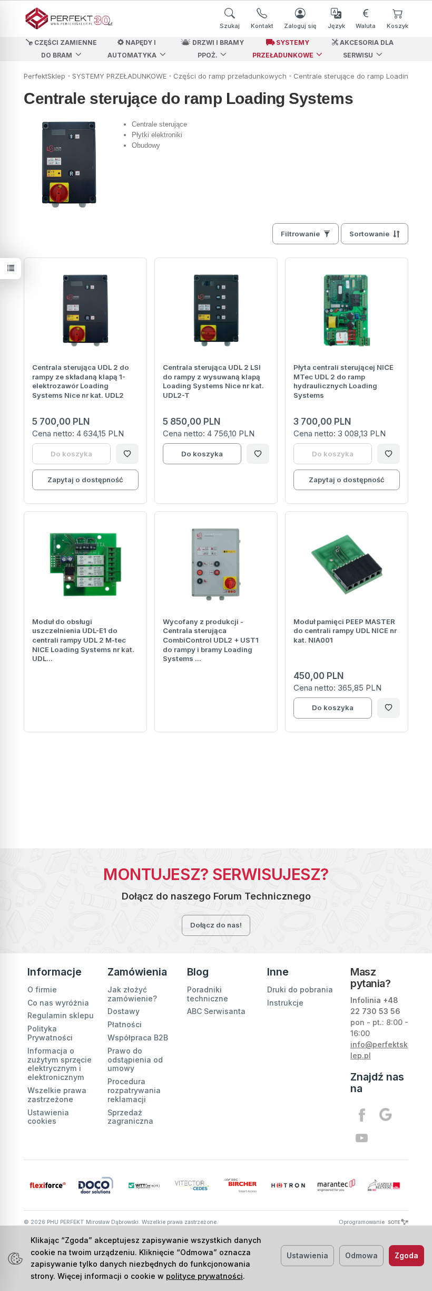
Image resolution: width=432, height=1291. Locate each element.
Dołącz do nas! (216, 925)
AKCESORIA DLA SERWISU (366, 49)
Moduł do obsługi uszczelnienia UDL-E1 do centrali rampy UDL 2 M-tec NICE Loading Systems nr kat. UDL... (83, 640)
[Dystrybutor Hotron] (288, 1185)
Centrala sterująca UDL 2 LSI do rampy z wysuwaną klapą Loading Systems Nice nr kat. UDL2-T (213, 381)
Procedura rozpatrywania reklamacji (134, 1090)
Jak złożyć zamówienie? (132, 994)
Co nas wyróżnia (58, 1002)
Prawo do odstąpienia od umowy (135, 1059)
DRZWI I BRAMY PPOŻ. (217, 49)
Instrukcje (285, 1002)
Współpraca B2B (137, 1037)
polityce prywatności (204, 1275)
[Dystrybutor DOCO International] (95, 1185)
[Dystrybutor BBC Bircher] (240, 1185)
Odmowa (361, 1255)
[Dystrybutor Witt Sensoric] (144, 1185)
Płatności (124, 1024)
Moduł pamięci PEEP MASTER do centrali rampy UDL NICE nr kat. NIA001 (345, 630)
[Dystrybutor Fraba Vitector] (192, 1185)
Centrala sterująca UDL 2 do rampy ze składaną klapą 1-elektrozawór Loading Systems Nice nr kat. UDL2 (80, 381)
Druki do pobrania (300, 989)
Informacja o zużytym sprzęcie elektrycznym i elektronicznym (59, 1064)
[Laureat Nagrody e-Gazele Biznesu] (384, 1185)
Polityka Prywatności (50, 1033)
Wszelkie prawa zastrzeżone (56, 1095)
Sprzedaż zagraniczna (130, 1117)
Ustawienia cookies (48, 1117)
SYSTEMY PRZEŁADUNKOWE (282, 49)
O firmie (42, 989)
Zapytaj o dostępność (85, 479)
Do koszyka (202, 454)
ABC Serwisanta (216, 1011)
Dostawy (123, 1011)
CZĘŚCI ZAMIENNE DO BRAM (65, 49)
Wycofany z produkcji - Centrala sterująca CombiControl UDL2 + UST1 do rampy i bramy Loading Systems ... (211, 640)
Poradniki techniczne (207, 994)
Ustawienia (307, 1255)
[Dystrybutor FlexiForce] (47, 1185)
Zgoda (406, 1255)
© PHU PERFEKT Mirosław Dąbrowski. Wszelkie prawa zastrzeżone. (121, 1222)
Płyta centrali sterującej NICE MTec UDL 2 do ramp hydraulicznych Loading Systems (343, 381)
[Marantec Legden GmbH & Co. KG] (336, 1185)
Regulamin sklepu (60, 1015)
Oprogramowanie (362, 1222)
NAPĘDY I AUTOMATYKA (131, 49)
